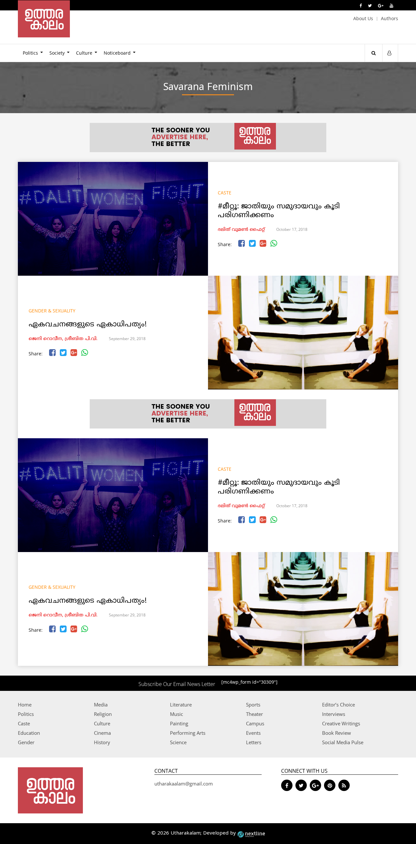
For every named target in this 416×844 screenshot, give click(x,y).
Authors (389, 18)
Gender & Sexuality (52, 311)
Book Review (336, 733)
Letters (253, 742)
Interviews (333, 714)
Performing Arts (187, 733)
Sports (253, 704)
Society (57, 53)
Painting (179, 723)
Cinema (102, 733)
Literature (181, 704)
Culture (84, 53)
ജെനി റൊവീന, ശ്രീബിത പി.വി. (63, 339)
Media (101, 704)
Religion (103, 714)
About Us (363, 18)
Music (176, 714)
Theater (254, 714)
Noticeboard (117, 53)
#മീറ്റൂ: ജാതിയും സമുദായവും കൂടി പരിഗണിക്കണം (279, 211)
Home (25, 704)
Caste (224, 193)
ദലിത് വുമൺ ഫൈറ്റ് (241, 229)
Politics (30, 53)
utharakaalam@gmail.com (183, 783)
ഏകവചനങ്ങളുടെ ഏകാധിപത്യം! (88, 324)
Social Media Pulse (342, 742)
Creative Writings (341, 723)
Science (178, 742)
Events (253, 733)
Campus (255, 723)
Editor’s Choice (338, 704)
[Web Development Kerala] (251, 833)
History (102, 742)
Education (29, 733)
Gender (26, 742)
